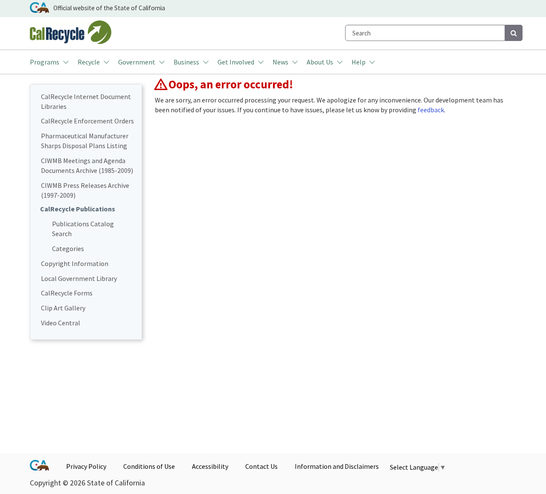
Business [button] (186, 62)
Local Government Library (79, 278)
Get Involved (236, 62)
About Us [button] (320, 62)
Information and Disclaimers (337, 466)
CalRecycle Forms (67, 293)
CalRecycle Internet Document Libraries (86, 101)
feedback (431, 109)
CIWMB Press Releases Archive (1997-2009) (85, 190)
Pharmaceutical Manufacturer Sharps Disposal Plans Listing (84, 141)
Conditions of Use (149, 466)
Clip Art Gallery (63, 308)
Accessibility (210, 466)
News (280, 62)
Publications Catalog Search (83, 228)
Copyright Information (74, 263)
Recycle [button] (89, 62)
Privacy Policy (86, 466)
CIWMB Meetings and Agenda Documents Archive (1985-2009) (87, 165)
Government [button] (136, 62)
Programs (44, 62)
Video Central (60, 323)
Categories (68, 248)
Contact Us (261, 466)
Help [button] (358, 62)
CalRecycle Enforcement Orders (87, 121)
